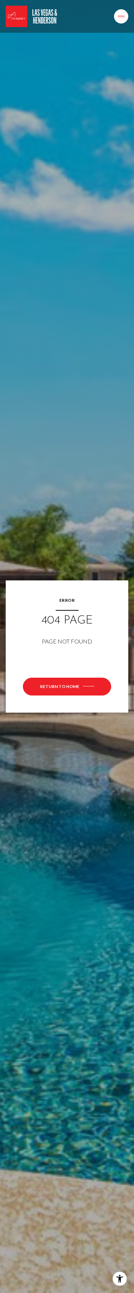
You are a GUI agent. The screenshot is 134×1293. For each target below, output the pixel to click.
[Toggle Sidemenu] (121, 16)
